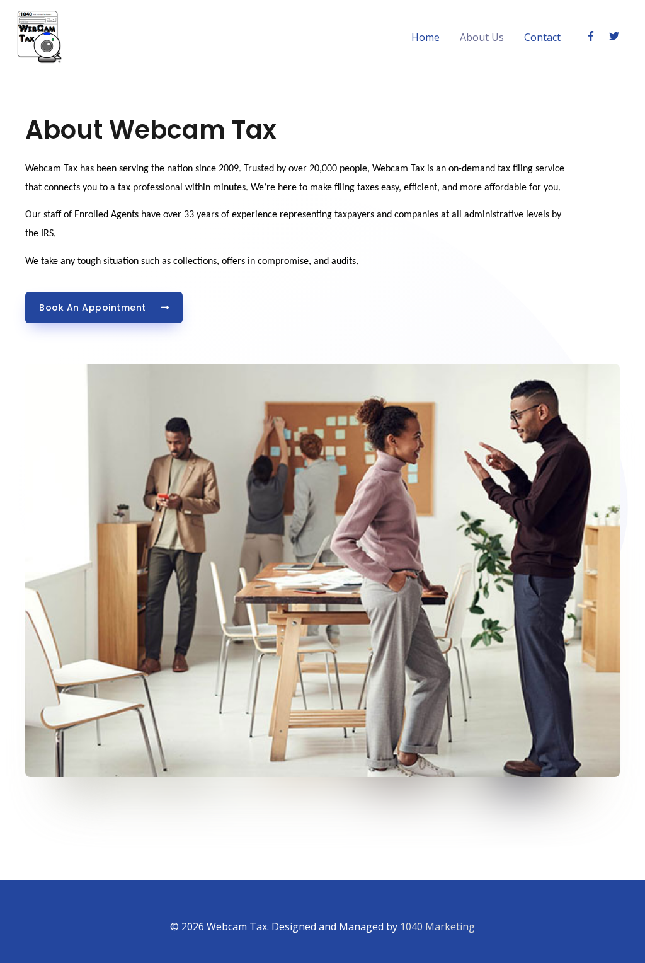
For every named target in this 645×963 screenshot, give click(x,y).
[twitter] (615, 36)
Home (425, 37)
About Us (482, 37)
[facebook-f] (596, 36)
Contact (542, 37)
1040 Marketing (437, 926)
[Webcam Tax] (40, 36)
